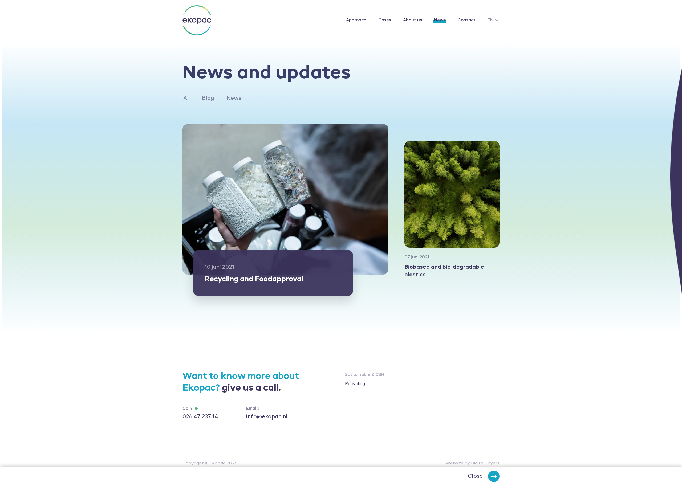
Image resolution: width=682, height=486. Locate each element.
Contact (467, 20)
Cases (384, 20)
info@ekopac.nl (266, 417)
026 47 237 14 (200, 417)
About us (412, 20)
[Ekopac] (196, 20)
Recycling (355, 384)
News (440, 20)
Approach (356, 20)
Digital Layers (485, 463)
